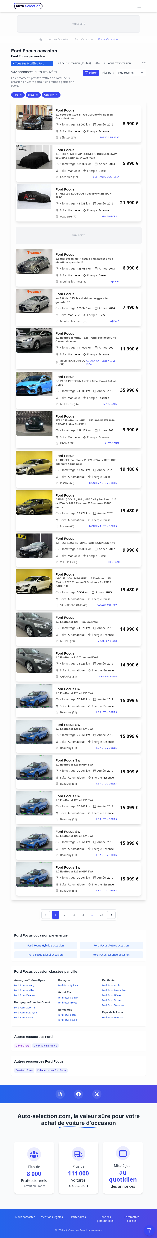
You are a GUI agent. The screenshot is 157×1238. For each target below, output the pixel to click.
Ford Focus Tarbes (111, 1000)
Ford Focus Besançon (25, 1012)
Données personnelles (105, 1218)
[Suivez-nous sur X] (96, 1094)
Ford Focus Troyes (67, 1002)
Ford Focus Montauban (114, 990)
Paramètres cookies (131, 1218)
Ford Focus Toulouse (113, 1005)
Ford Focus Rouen (67, 1019)
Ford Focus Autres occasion (111, 945)
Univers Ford (22, 1045)
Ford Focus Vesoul (23, 1017)
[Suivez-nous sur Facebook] (78, 1094)
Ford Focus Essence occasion (111, 954)
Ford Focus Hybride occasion (45, 945)
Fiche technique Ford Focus (51, 1070)
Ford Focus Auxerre (24, 1007)
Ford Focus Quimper (68, 985)
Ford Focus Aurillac (24, 990)
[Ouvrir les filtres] (149, 1230)
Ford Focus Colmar (68, 997)
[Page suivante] (111, 915)
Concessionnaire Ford (45, 1045)
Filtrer (93, 72)
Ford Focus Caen (67, 1014)
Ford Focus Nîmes (111, 995)
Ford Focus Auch (110, 985)
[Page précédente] (45, 915)
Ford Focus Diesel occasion (46, 954)
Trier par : (107, 72)
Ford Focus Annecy (24, 985)
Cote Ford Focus (24, 1070)
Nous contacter (25, 1216)
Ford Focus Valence (24, 995)
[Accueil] (40, 39)
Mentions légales (52, 1216)
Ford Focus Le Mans (112, 1017)
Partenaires (78, 1216)
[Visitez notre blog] (60, 1094)
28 (101, 914)
